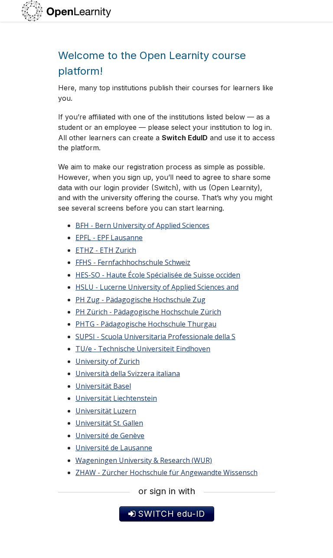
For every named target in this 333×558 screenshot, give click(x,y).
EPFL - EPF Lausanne (109, 237)
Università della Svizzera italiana (127, 373)
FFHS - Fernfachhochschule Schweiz (132, 262)
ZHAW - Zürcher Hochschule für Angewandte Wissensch (166, 472)
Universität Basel (103, 386)
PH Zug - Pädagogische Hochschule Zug (140, 299)
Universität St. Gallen (109, 423)
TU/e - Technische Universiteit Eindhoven (142, 348)
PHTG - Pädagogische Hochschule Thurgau (145, 324)
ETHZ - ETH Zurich (105, 250)
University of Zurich (107, 361)
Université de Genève (109, 435)
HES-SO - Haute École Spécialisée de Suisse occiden (157, 275)
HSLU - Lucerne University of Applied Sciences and (156, 287)
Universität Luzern (105, 411)
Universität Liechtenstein (116, 398)
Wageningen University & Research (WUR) (143, 460)
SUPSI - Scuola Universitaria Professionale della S (155, 336)
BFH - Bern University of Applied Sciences (142, 225)
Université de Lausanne (113, 447)
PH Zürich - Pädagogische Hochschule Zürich (148, 312)
